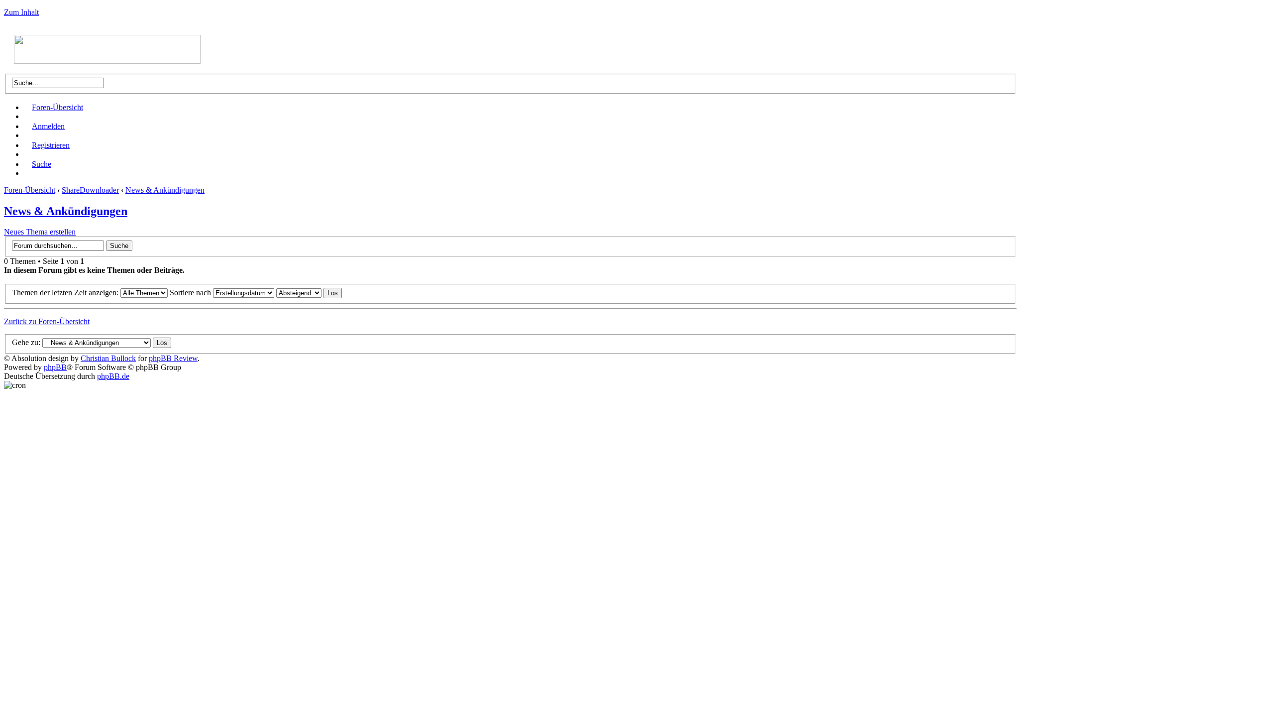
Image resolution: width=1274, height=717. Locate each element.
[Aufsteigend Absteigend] (309, 292)
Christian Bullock (108, 358)
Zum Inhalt (21, 12)
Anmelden (48, 126)
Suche (41, 164)
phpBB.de (113, 376)
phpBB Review (173, 358)
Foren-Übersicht (57, 107)
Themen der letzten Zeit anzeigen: (66, 292)
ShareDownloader (90, 190)
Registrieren (51, 145)
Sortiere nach (191, 292)
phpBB (55, 367)
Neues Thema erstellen (40, 232)
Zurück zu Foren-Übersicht (47, 321)
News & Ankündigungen (165, 190)
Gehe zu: (26, 342)
